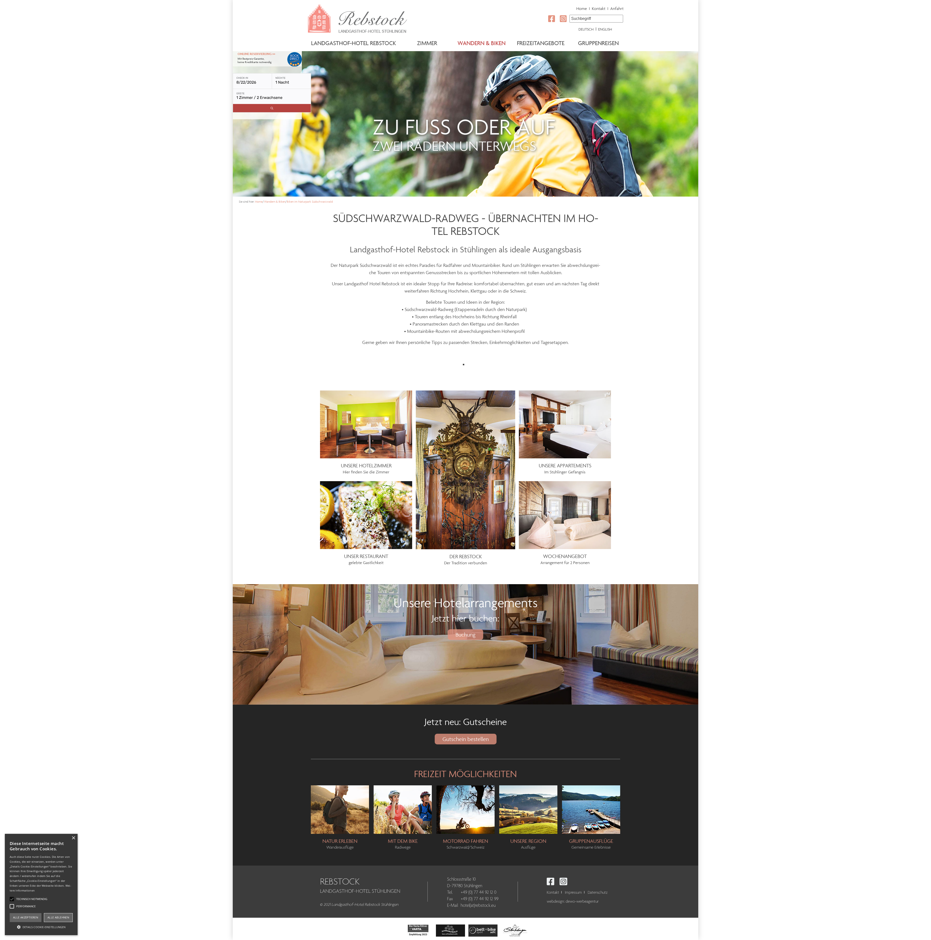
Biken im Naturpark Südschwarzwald (310, 201)
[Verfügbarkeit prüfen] (272, 108)
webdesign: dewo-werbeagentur (573, 901)
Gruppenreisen (598, 43)
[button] (41, 926)
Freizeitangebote (540, 43)
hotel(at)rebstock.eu (478, 905)
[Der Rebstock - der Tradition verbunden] (465, 469)
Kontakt (598, 8)
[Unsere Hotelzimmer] (366, 424)
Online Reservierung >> (256, 54)
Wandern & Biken (481, 43)
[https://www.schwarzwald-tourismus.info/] (450, 930)
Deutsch (586, 29)
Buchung (465, 634)
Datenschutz (598, 892)
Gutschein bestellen (465, 739)
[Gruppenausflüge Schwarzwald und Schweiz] (591, 809)
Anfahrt (617, 8)
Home (581, 8)
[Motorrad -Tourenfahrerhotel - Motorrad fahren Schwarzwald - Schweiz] (465, 809)
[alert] (41, 884)
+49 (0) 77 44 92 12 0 (478, 892)
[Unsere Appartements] (565, 424)
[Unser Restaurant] (366, 515)
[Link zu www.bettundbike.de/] (483, 930)
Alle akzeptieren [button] (25, 917)
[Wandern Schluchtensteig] (340, 809)
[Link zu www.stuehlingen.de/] (515, 930)
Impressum (573, 892)
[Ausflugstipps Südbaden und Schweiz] (528, 809)
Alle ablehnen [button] (58, 917)
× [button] (73, 838)
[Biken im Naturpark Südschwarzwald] (403, 809)
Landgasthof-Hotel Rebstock (353, 43)
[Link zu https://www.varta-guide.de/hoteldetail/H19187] (418, 930)
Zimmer (427, 43)
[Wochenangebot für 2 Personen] (565, 515)
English (605, 29)
